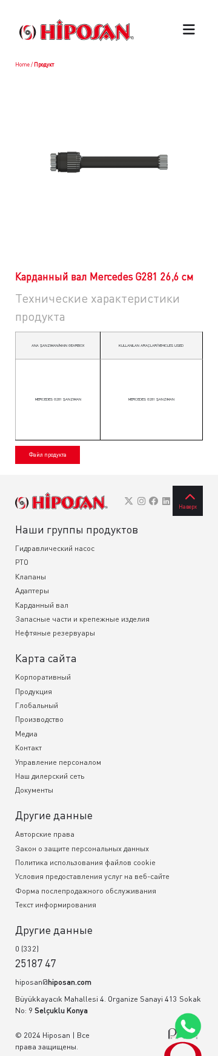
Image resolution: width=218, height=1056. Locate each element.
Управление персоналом (58, 762)
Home (22, 64)
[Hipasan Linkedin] (166, 501)
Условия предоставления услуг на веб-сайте (92, 876)
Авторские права (44, 834)
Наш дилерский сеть (49, 776)
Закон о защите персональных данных (82, 848)
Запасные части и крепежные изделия (82, 618)
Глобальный (36, 705)
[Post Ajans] (183, 1042)
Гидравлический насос (54, 548)
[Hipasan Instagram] (141, 501)
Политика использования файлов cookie (85, 862)
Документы (34, 789)
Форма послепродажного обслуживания (85, 890)
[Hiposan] (61, 501)
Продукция (33, 691)
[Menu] (189, 30)
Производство (39, 719)
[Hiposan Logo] (76, 30)
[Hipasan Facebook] (153, 501)
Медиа (26, 733)
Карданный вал (41, 605)
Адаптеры (32, 590)
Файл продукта (48, 454)
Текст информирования (55, 904)
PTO (21, 562)
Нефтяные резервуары (55, 632)
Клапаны (30, 576)
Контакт (28, 747)
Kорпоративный (43, 676)
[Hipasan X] (128, 501)
